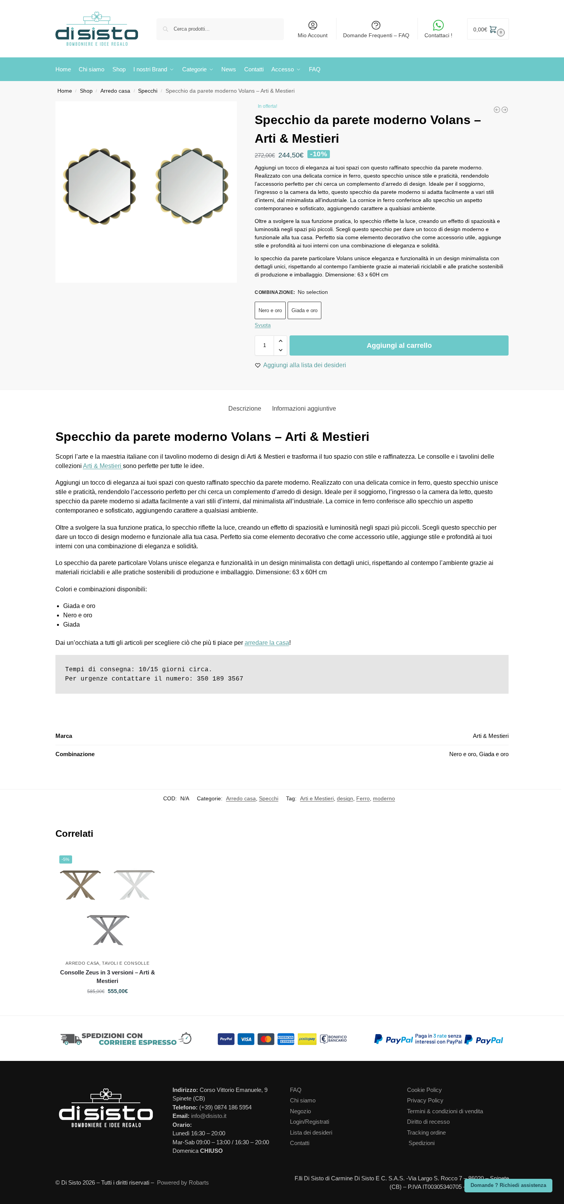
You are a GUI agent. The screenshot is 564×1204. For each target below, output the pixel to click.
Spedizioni (422, 1143)
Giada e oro (304, 310)
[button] (488, 29)
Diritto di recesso (428, 1121)
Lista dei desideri (311, 1132)
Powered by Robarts (183, 1182)
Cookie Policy (424, 1090)
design (345, 798)
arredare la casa (267, 642)
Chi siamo (303, 1100)
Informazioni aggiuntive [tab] (304, 408)
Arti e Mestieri (317, 798)
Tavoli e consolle (125, 963)
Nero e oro (270, 310)
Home (64, 91)
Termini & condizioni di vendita (445, 1111)
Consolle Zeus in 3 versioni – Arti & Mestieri (107, 977)
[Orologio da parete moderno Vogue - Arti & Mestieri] (497, 110)
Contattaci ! (438, 35)
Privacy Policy (425, 1100)
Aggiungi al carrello (399, 345)
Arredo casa (115, 91)
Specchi (147, 91)
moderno (384, 798)
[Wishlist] (156, 863)
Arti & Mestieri (103, 466)
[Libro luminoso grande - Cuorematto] (505, 110)
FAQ (296, 1090)
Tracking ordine (426, 1132)
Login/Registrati (309, 1121)
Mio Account (313, 35)
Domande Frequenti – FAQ (376, 35)
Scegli (107, 1008)
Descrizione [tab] (244, 408)
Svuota (263, 325)
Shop (86, 91)
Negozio (300, 1111)
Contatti (299, 1143)
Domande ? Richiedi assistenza (508, 1185)
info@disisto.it (208, 1115)
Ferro (363, 798)
